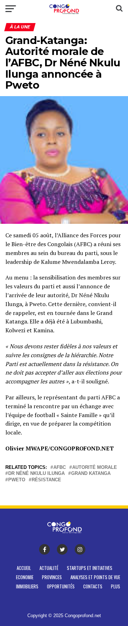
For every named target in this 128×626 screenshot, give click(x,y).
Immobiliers (27, 586)
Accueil (24, 568)
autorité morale (94, 467)
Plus (115, 586)
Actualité (48, 568)
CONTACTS (92, 586)
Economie (24, 577)
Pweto (16, 480)
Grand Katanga (91, 473)
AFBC (59, 467)
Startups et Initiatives (89, 568)
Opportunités (61, 586)
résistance (46, 480)
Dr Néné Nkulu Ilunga (36, 473)
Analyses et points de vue (95, 577)
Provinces (52, 577)
